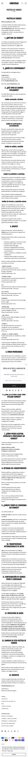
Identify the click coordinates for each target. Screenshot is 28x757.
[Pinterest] (18, 390)
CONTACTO (4, 699)
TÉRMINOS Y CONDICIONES (8, 721)
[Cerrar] (26, 364)
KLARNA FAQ (4, 708)
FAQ (2, 703)
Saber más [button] (10, 750)
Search (2, 744)
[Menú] (2, 3)
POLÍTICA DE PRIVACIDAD (8, 723)
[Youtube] (9, 390)
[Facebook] (7, 390)
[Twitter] (21, 390)
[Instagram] (12, 390)
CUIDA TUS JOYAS (6, 706)
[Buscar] (22, 3)
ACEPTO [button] (14, 754)
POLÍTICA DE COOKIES (7, 726)
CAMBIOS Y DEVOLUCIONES (9, 718)
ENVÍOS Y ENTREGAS (7, 716)
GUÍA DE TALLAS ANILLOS (8, 701)
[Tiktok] (15, 390)
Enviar (14, 385)
